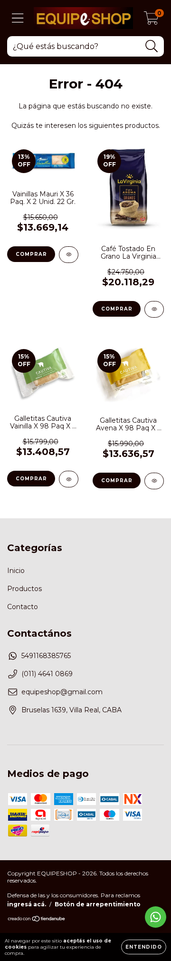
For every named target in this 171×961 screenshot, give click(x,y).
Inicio (16, 570)
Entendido (143, 947)
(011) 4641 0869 (47, 674)
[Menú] (17, 18)
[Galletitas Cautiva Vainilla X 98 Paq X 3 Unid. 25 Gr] (68, 479)
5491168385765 (46, 655)
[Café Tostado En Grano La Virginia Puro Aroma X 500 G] (154, 309)
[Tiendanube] (36, 919)
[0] (151, 20)
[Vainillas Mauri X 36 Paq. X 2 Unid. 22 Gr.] (68, 254)
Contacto (22, 606)
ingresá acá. (26, 904)
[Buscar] (152, 46)
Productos (24, 588)
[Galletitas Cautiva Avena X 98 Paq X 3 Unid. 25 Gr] (154, 481)
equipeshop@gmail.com (62, 692)
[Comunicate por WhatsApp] (155, 917)
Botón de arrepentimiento (98, 904)
